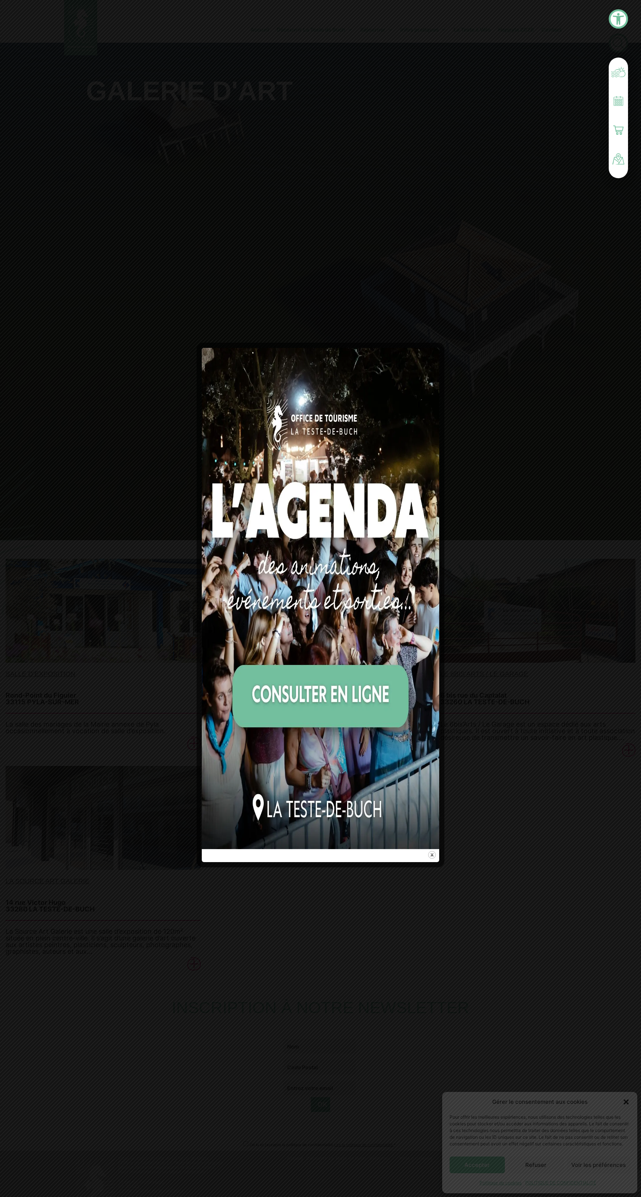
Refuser (535, 1164)
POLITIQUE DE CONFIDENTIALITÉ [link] (560, 1182)
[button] (626, 1102)
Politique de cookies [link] (501, 1182)
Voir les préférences (598, 1164)
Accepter (477, 1164)
